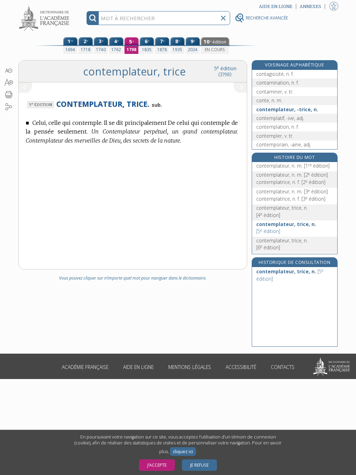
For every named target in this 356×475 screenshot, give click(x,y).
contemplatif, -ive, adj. (280, 118)
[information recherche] (93, 18)
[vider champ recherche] (223, 18)
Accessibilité (241, 367)
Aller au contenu (45, 6)
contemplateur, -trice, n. (287, 109)
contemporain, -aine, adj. (283, 144)
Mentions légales (189, 367)
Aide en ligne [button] (275, 6)
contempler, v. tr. (274, 135)
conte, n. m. (269, 100)
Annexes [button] (310, 6)
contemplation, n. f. (277, 126)
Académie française (85, 367)
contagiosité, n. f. (275, 74)
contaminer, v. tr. (274, 91)
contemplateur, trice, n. (282, 211)
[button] (8, 70)
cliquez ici (183, 451)
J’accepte (157, 465)
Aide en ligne (138, 367)
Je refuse (199, 465)
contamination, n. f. (277, 82)
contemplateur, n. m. (293, 165)
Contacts (282, 367)
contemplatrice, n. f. (290, 182)
